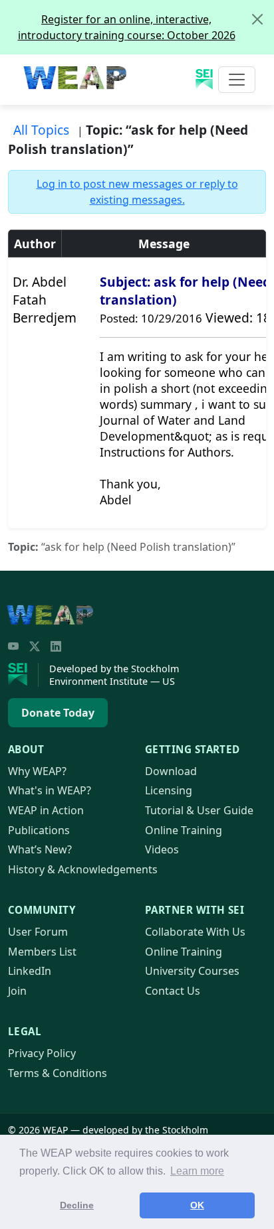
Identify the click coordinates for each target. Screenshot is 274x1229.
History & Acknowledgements (83, 869)
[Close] (257, 19)
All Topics (41, 130)
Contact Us (172, 990)
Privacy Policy (42, 1053)
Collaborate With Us (195, 931)
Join (17, 990)
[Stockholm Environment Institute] (23, 675)
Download (171, 771)
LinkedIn (29, 971)
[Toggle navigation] (236, 79)
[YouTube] (13, 646)
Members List (42, 951)
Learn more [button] (197, 1171)
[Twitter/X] (34, 646)
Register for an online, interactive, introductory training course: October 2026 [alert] (126, 27)
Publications (39, 830)
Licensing (168, 790)
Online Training (183, 830)
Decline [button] (77, 1205)
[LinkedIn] (56, 646)
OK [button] (197, 1205)
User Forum (38, 931)
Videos (162, 849)
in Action (46, 810)
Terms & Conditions (57, 1073)
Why (37, 771)
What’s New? (40, 849)
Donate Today (57, 712)
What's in (49, 790)
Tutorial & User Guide (199, 810)
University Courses (192, 971)
